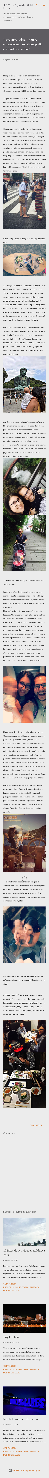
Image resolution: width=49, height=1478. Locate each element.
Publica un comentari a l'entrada (21, 1287)
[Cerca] (37, 5)
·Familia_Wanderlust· (18, 6)
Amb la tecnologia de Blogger (26, 1470)
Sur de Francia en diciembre (21, 1419)
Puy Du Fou (11, 1337)
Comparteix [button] (36, 1125)
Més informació (11, 1290)
